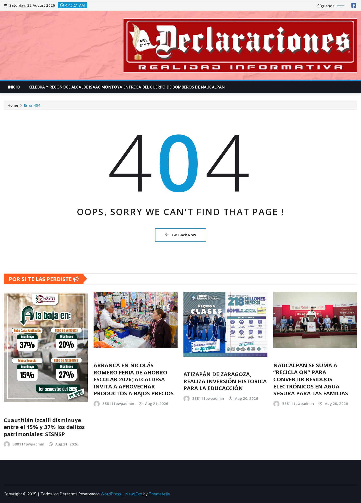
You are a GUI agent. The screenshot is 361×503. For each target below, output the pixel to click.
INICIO (14, 87)
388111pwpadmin (28, 444)
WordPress (111, 494)
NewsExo (133, 494)
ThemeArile (159, 494)
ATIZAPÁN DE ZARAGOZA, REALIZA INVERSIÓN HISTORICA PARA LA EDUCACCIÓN (225, 381)
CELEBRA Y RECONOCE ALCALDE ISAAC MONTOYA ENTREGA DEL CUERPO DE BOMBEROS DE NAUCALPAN (127, 87)
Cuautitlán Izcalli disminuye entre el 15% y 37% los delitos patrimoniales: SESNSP (44, 427)
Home (13, 105)
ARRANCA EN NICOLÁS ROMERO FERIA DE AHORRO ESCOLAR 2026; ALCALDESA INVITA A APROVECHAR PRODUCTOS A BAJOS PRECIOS (134, 379)
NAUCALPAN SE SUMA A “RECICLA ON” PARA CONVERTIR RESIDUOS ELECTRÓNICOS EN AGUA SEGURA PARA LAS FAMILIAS (310, 379)
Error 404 (32, 105)
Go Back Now (184, 234)
